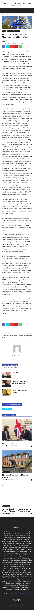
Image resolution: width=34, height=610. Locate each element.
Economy (9, 31)
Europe (18, 31)
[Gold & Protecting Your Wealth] (6, 392)
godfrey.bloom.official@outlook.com (20, 593)
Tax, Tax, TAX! (17, 373)
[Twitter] (22, 605)
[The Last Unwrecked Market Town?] (17, 461)
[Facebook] (12, 605)
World (14, 31)
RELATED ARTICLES (10, 365)
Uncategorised (5, 471)
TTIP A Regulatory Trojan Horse (9, 336)
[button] (31, 10)
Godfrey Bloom (7, 43)
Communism (5, 377)
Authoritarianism (6, 386)
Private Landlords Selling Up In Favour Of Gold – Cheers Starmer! (17, 510)
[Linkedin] (17, 605)
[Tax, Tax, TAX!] (6, 375)
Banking (4, 31)
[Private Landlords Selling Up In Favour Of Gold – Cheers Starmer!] (17, 495)
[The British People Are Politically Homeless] (6, 383)
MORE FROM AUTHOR (11, 368)
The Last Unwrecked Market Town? (15, 476)
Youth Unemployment (25, 336)
